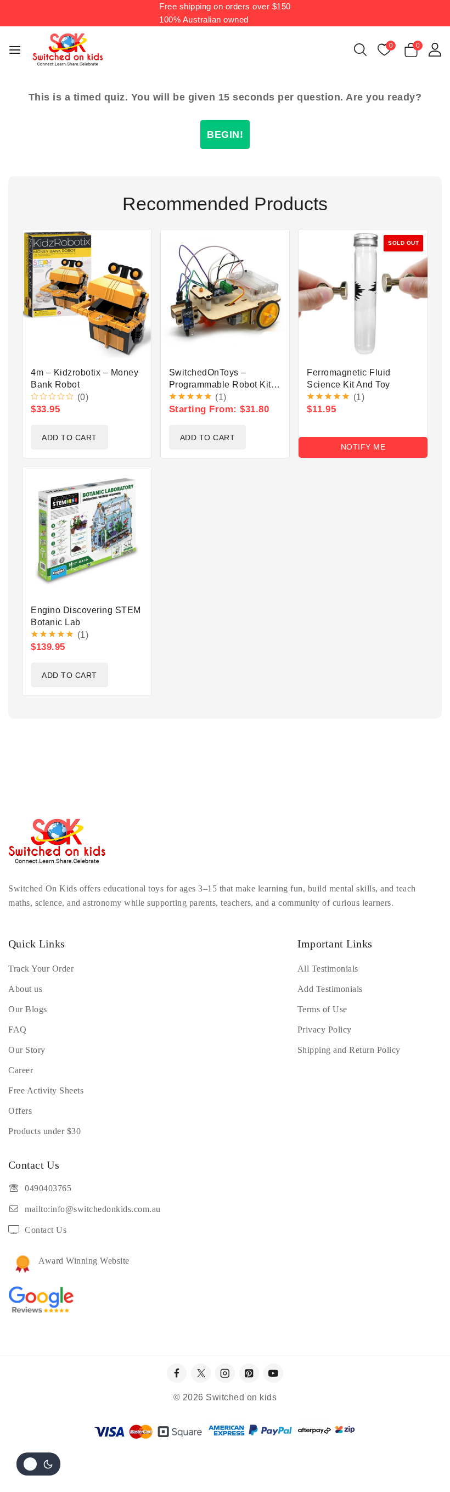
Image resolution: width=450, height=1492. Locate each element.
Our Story (27, 1050)
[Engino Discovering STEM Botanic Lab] (86, 531)
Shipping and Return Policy (349, 1050)
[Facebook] (176, 1373)
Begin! (225, 134)
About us (25, 989)
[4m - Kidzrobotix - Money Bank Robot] (86, 293)
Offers (20, 1110)
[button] (69, 437)
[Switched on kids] (67, 49)
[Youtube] (273, 1373)
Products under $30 (44, 1131)
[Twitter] (200, 1373)
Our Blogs (27, 1009)
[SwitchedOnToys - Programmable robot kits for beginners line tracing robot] (225, 293)
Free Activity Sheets (45, 1090)
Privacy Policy (324, 1029)
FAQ (17, 1029)
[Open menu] (14, 50)
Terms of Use (322, 1009)
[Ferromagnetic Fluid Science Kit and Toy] (363, 293)
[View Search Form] (360, 49)
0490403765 (48, 1188)
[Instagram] (224, 1373)
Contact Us (45, 1230)
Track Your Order (41, 968)
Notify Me (363, 446)
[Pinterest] (248, 1373)
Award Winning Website (84, 1260)
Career (20, 1070)
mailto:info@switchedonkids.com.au (93, 1209)
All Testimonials (327, 968)
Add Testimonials (330, 989)
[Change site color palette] (38, 1464)
